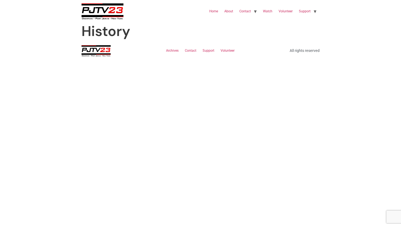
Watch (267, 11)
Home (213, 11)
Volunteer (286, 11)
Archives (172, 51)
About (228, 11)
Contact (245, 11)
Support (305, 11)
